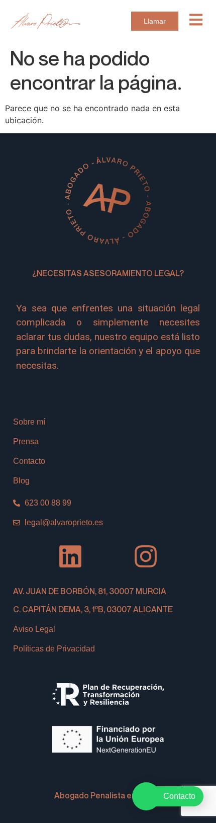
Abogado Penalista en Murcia (108, 795)
